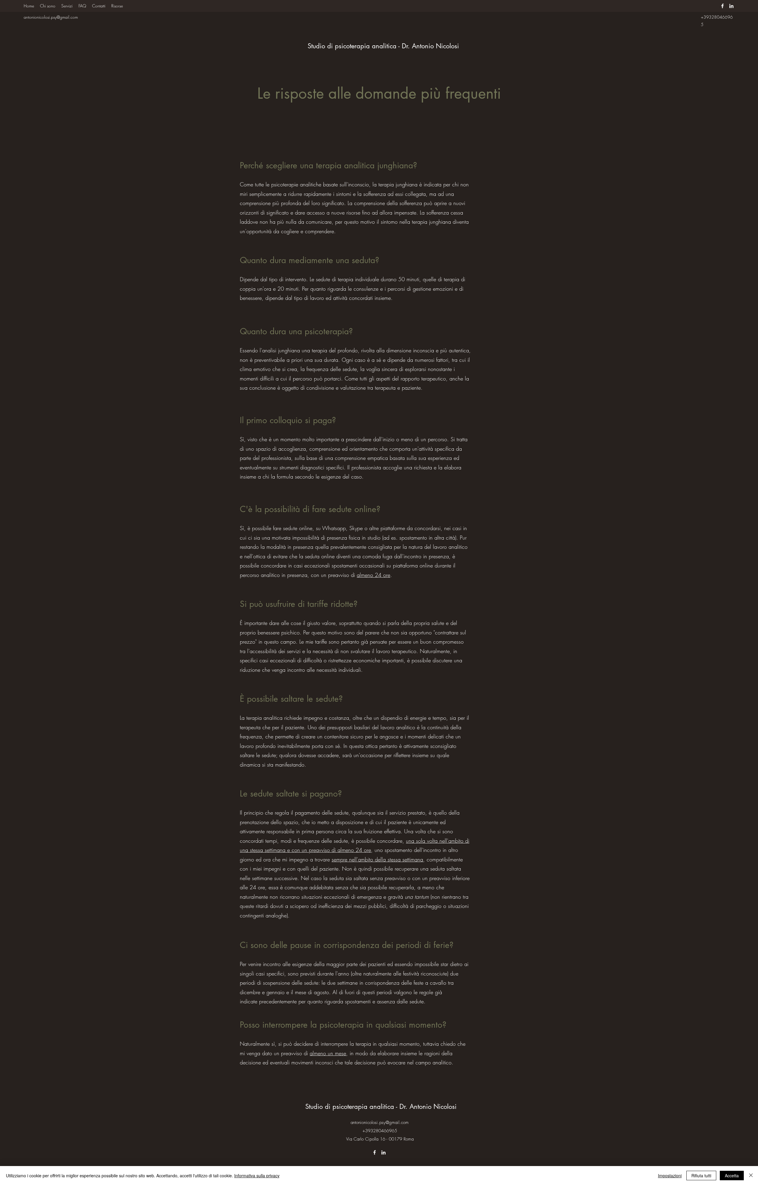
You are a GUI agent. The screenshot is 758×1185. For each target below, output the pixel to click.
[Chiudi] (750, 1175)
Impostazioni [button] (670, 1175)
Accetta (732, 1175)
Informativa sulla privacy (257, 1175)
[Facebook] (722, 6)
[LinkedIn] (731, 6)
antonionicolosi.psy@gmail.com (51, 17)
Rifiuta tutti (701, 1175)
